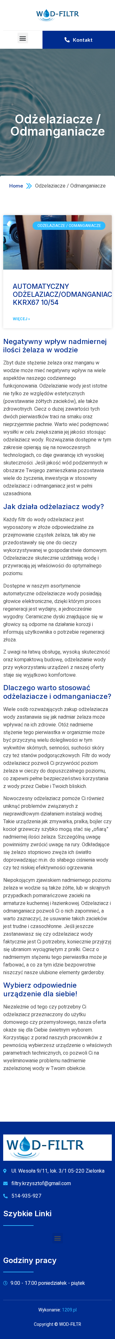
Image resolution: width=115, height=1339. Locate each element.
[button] (23, 38)
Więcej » (21, 319)
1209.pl (69, 1310)
